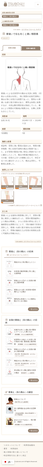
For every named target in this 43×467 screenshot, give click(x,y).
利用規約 (14, 448)
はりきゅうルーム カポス (31, 29)
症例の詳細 (12, 48)
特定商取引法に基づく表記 (15, 455)
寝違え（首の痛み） (10, 16)
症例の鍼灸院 (30, 48)
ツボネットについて (12, 445)
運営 (5, 448)
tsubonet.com (19, 461)
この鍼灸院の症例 (7, 21)
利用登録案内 (29, 445)
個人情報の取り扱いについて (16, 452)
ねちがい (6, 38)
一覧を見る (33, 309)
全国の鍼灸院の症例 (8, 12)
